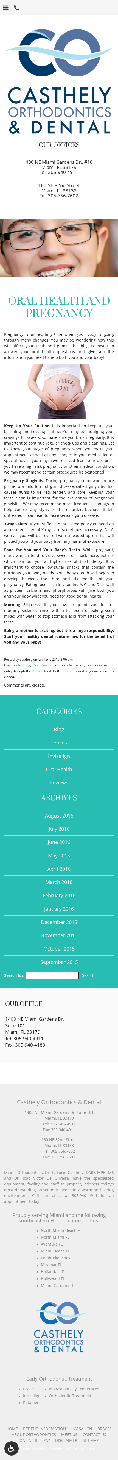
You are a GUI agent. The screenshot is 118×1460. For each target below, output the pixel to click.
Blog (26, 665)
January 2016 (59, 908)
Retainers (32, 1402)
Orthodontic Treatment (70, 1395)
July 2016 (59, 829)
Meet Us (69, 1434)
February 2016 (59, 895)
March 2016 (59, 882)
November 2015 (59, 935)
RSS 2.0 (37, 671)
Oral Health (42, 665)
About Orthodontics (34, 1434)
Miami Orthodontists (23, 1172)
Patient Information (44, 1428)
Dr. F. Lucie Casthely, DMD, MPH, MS (79, 1172)
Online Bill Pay (34, 1440)
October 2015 (59, 948)
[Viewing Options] (11, 1448)
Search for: (14, 975)
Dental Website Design (44, 1448)
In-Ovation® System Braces (74, 1388)
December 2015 (59, 922)
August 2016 (59, 815)
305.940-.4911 (63, 1123)
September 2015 (59, 962)
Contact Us (94, 1434)
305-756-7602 (63, 195)
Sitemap (91, 1440)
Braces (59, 742)
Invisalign (59, 756)
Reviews (59, 782)
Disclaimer (66, 1440)
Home (12, 1428)
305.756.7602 (63, 1151)
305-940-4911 (63, 172)
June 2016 (59, 842)
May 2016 (59, 855)
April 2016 (59, 868)
